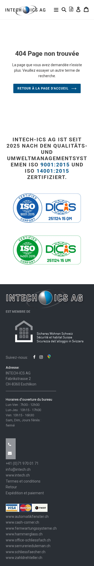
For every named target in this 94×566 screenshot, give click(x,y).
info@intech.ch (18, 469)
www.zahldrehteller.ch (24, 558)
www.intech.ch (18, 475)
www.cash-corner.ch (22, 522)
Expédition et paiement (25, 493)
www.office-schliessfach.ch (28, 540)
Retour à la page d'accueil (42, 88)
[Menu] (56, 9)
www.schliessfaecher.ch (25, 552)
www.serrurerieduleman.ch (28, 546)
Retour (11, 487)
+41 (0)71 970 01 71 (22, 463)
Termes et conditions (23, 481)
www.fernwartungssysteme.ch (31, 528)
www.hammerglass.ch (24, 534)
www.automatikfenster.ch (27, 516)
